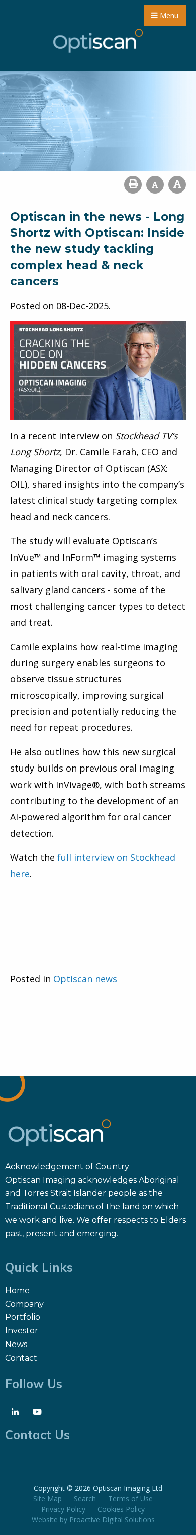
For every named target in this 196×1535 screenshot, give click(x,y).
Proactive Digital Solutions (112, 1519)
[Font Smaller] (155, 185)
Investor (21, 1330)
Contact (21, 1358)
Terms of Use (130, 1498)
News (16, 1344)
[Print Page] (133, 185)
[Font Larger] (177, 185)
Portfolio (22, 1317)
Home (17, 1290)
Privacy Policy (63, 1509)
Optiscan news (85, 979)
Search (85, 1498)
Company (24, 1304)
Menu (168, 15)
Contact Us (37, 1434)
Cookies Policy (121, 1509)
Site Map (47, 1498)
